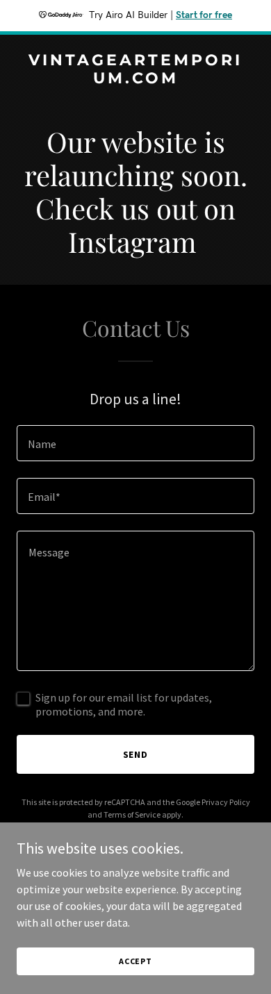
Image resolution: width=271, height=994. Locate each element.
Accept (135, 961)
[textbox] (135, 443)
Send (136, 754)
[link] (135, 79)
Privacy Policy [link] (226, 802)
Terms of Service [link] (132, 814)
